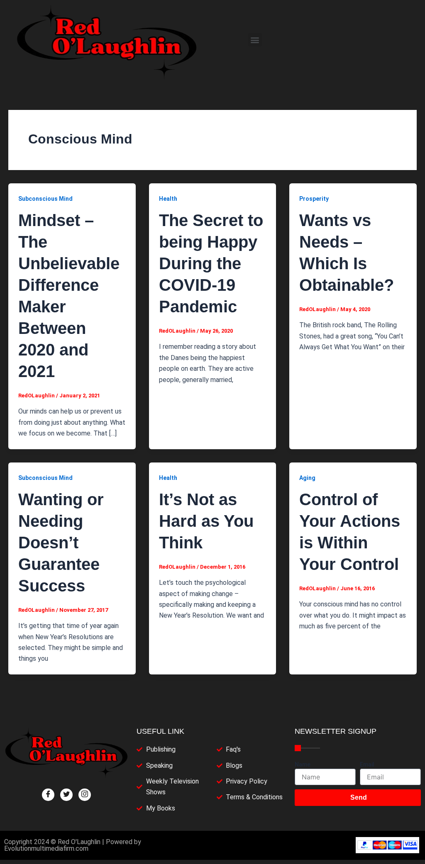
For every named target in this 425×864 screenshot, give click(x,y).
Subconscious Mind (45, 198)
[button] (255, 39)
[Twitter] (66, 795)
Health (168, 198)
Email (367, 764)
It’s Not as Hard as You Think (206, 521)
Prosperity (314, 198)
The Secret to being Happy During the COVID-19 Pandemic (211, 263)
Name (302, 764)
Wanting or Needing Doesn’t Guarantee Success (61, 542)
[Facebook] (48, 795)
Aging (307, 478)
